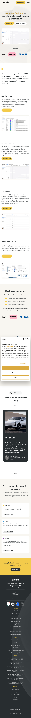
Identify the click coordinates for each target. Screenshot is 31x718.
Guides (15, 697)
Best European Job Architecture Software (15, 670)
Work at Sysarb (15, 691)
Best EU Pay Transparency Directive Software (15, 662)
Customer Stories (15, 645)
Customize (14, 372)
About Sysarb (15, 689)
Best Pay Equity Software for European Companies (15, 674)
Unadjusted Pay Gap (15, 618)
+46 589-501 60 (15, 594)
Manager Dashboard (15, 631)
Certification (15, 629)
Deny (15, 377)
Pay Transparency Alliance (15, 653)
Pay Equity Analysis (15, 623)
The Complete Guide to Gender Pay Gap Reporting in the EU (15, 682)
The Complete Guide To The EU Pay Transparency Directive (15, 658)
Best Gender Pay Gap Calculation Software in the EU (15, 678)
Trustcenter (15, 699)
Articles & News (15, 694)
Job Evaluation (15, 611)
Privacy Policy (17, 709)
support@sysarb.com (15, 598)
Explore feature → (7, 110)
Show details (23, 363)
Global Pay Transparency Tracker (15, 650)
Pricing (15, 642)
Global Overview (15, 621)
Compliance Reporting (15, 626)
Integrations (15, 647)
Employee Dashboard (15, 634)
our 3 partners (9, 346)
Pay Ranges (15, 616)
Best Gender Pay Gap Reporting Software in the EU (15, 666)
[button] (28, 2)
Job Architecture (15, 613)
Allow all (15, 368)
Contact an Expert (15, 640)
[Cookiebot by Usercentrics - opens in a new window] (23, 339)
